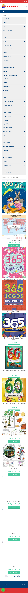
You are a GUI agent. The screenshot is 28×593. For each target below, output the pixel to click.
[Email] (6, 1)
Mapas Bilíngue (6, 124)
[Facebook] (22, 1)
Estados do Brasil (7, 79)
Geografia (5, 82)
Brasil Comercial (7, 45)
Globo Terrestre (6, 86)
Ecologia (5, 71)
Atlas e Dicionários (7, 30)
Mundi (4, 135)
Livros (4, 97)
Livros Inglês (6, 109)
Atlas (4, 26)
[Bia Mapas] (10, 5)
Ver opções (14, 246)
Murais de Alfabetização (8, 146)
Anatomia (5, 22)
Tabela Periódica (7, 172)
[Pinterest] (26, 1)
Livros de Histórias (7, 105)
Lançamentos (6, 94)
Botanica (5, 34)
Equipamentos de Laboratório (10, 75)
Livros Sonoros (6, 120)
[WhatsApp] (3, 1)
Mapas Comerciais (7, 127)
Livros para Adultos (7, 116)
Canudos (5, 52)
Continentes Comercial (8, 67)
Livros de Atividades (8, 101)
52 (15, 576)
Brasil (4, 37)
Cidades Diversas (7, 56)
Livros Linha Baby (7, 112)
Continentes (6, 60)
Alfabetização (6, 19)
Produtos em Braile (7, 154)
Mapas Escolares (7, 131)
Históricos (5, 90)
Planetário (5, 150)
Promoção (5, 161)
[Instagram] (24, 1)
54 (19, 576)
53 (17, 576)
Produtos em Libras (7, 157)
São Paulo (5, 169)
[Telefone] (1, 1)
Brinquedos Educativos (8, 49)
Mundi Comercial (7, 142)
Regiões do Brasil (7, 165)
